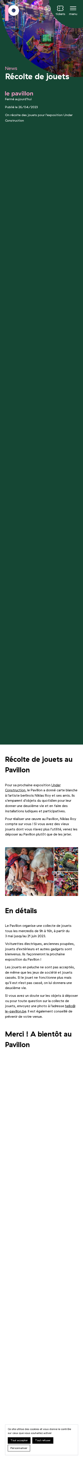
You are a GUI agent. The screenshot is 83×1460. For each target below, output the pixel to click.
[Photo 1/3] (29, 871)
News (11, 68)
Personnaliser (18, 1448)
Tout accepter (19, 1440)
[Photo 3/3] (66, 883)
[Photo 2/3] (66, 859)
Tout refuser (43, 1440)
